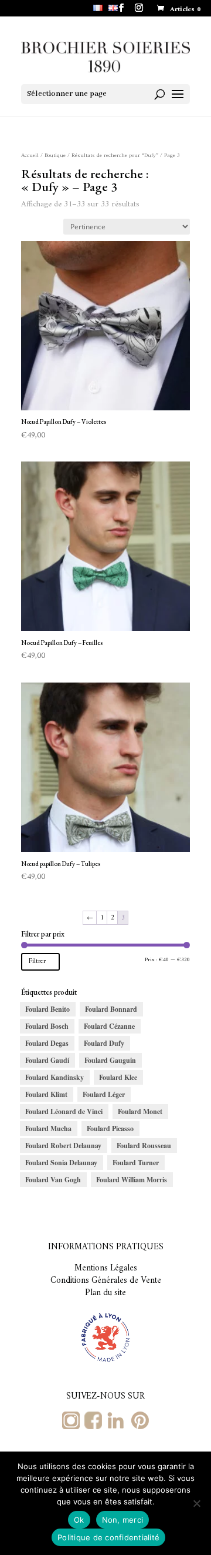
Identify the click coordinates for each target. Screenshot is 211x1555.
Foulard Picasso (110, 1128)
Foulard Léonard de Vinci (64, 1111)
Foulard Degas (47, 1043)
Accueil (30, 155)
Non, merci (123, 1519)
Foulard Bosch (47, 1026)
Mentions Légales (105, 1268)
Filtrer (37, 961)
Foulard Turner (136, 1163)
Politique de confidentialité (108, 1537)
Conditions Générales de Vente (105, 1281)
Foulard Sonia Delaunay (61, 1163)
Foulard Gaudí (47, 1060)
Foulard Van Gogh (53, 1180)
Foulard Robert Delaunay (63, 1146)
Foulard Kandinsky (54, 1077)
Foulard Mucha (48, 1128)
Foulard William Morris (131, 1180)
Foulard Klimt (46, 1094)
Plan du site (105, 1293)
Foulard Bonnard (111, 1009)
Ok (79, 1519)
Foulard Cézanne (109, 1026)
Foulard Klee (118, 1077)
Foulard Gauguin (110, 1060)
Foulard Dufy (104, 1043)
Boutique (55, 155)
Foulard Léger (104, 1094)
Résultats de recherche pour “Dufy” (115, 155)
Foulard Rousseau (144, 1146)
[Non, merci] (196, 1503)
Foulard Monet (140, 1111)
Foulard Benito (47, 1009)
